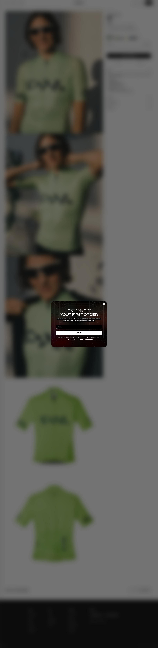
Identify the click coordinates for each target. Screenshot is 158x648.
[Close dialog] (104, 304)
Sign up (79, 333)
